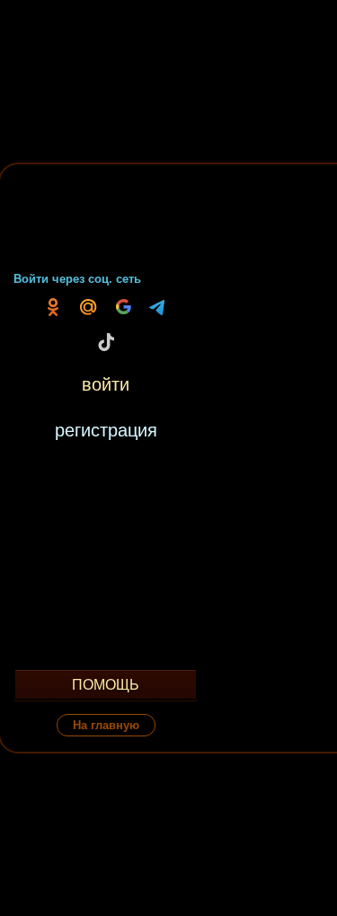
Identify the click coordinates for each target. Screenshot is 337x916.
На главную (106, 725)
